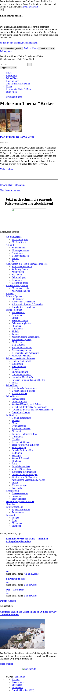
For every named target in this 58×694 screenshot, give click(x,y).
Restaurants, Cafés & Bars (18, 89)
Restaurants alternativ (22, 347)
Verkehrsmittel (18, 247)
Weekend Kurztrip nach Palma (26, 404)
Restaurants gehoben (21, 350)
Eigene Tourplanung (21, 509)
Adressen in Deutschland (23, 301)
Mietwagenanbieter (21, 291)
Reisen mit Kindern (21, 442)
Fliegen (15, 517)
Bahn (14, 520)
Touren (15, 334)
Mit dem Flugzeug (20, 239)
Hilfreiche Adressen (21, 428)
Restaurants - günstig (22, 339)
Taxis (14, 261)
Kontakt (15, 679)
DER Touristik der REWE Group (17, 136)
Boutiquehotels (19, 366)
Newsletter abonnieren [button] (10, 190)
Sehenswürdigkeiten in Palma (20, 501)
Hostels (15, 369)
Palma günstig (18, 399)
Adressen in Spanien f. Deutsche (27, 304)
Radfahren (17, 453)
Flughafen (16, 525)
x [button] (37, 6)
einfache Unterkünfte (22, 361)
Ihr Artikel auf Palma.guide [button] (12, 185)
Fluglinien (16, 461)
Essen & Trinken (20, 320)
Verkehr (15, 331)
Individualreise (19, 498)
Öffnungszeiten (19, 426)
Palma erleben (18, 312)
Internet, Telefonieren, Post (24, 434)
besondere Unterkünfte (22, 377)
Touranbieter (18, 512)
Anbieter (8, 600)
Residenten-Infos (20, 282)
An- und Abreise (14, 237)
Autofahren (17, 253)
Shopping (16, 326)
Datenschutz (17, 682)
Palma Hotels (12, 385)
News (8, 73)
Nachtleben (17, 328)
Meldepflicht (18, 272)
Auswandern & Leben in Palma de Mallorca (26, 264)
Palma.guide (6, 51)
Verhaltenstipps (19, 447)
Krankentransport (20, 485)
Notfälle (15, 439)
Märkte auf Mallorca (21, 355)
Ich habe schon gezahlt (11, 48)
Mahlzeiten (17, 342)
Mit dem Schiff (19, 242)
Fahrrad (15, 258)
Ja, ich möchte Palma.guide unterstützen (18, 42)
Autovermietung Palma (17, 285)
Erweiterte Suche (14, 97)
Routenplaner (12, 81)
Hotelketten (17, 363)
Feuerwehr (17, 488)
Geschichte (17, 315)
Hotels (9, 86)
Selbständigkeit (19, 277)
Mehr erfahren (30, 6)
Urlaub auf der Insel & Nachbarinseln (29, 407)
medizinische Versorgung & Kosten (28, 480)
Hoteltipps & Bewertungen (24, 388)
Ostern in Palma (19, 401)
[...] (7, 570)
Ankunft (10, 245)
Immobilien (11, 91)
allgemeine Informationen (24, 471)
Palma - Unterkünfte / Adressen (20, 358)
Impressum (17, 684)
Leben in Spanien (14, 296)
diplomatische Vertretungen (24, 474)
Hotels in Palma (19, 393)
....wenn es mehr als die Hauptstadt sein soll (32, 409)
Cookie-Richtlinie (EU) (23, 690)
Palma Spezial (12, 396)
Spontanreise (18, 496)
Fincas (15, 382)
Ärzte (14, 463)
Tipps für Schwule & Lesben (25, 444)
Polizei (15, 482)
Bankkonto (17, 280)
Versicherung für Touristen (24, 477)
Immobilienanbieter (21, 466)
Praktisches (11, 415)
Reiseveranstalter (20, 493)
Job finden (17, 274)
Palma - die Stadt (14, 309)
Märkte (15, 423)
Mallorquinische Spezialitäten (26, 336)
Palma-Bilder (12, 78)
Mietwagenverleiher (21, 288)
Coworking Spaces (21, 412)
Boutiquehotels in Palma (23, 390)
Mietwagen (17, 523)
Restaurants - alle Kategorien (25, 353)
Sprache (15, 318)
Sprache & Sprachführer (23, 450)
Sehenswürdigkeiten (21, 323)
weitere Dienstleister (21, 469)
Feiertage (16, 455)
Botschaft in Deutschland (24, 307)
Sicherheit (16, 431)
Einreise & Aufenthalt (22, 266)
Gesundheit (17, 436)
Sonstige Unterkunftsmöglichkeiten (28, 380)
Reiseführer (11, 75)
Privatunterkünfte (20, 372)
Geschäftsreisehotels (21, 374)
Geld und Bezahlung (21, 417)
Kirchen (10, 293)
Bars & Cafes (18, 345)
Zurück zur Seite (46, 48)
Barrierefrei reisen (20, 255)
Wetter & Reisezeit (20, 458)
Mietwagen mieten (20, 250)
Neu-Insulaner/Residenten (18, 83)
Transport (10, 515)
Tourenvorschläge (14, 507)
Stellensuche (18, 299)
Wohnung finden (20, 269)
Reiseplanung (12, 490)
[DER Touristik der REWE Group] (11, 131)
